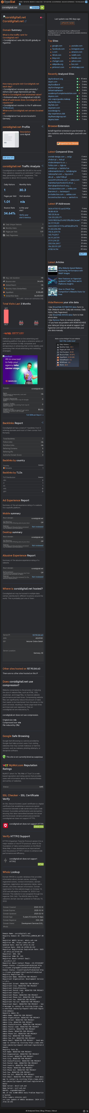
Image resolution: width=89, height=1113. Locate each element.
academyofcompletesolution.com (62, 93)
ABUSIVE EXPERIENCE (68, 2)
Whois (11, 872)
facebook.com (58, 49)
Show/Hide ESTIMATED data (64, 307)
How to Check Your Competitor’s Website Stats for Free (71, 292)
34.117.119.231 (53, 223)
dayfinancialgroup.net (57, 116)
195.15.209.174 (54, 232)
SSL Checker (21, 797)
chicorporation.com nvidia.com (62, 189)
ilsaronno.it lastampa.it (59, 191)
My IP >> (83, 254)
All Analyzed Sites (32, 1111)
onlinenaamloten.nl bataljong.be (62, 171)
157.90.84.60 (8, 108)
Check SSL (38, 827)
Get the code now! (67, 341)
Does (18, 683)
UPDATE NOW (67, 23)
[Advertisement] (23, 64)
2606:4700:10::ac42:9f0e (59, 209)
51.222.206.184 (54, 229)
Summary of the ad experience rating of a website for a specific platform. (22, 506)
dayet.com (52, 82)
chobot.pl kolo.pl (56, 160)
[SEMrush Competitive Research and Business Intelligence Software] (13, 333)
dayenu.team (53, 119)
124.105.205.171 (55, 217)
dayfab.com (53, 105)
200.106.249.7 (54, 243)
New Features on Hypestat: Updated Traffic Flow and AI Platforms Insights (70, 281)
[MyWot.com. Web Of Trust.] (5, 765)
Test (41, 864)
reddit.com (76, 55)
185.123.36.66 (53, 214)
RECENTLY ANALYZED (36, 2)
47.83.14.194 (53, 249)
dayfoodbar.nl (54, 85)
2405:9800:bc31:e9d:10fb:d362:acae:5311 (65, 220)
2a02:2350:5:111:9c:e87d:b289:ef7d (63, 226)
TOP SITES (26, 2)
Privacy (48, 1111)
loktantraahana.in (55, 90)
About (54, 1111)
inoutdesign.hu (54, 111)
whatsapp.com (77, 67)
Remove (56, 320)
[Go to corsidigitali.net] (25, 21)
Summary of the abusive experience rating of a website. (21, 561)
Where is (23, 588)
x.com (54, 52)
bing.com (56, 58)
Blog (42, 1111)
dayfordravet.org (55, 79)
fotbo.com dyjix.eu (57, 165)
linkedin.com (76, 58)
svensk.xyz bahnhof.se (58, 168)
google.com (57, 46)
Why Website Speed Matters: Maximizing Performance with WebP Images (70, 271)
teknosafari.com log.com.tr (60, 174)
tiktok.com (56, 55)
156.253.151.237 (54, 246)
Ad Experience (16, 500)
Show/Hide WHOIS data (62, 315)
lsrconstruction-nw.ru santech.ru (63, 197)
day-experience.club (56, 114)
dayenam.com (54, 108)
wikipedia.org (57, 64)
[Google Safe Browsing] (4, 756)
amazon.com (76, 52)
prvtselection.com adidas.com (62, 194)
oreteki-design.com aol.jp (60, 157)
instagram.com (77, 49)
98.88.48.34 (53, 211)
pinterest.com (58, 67)
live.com (74, 64)
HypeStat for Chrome (69, 143)
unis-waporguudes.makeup (59, 99)
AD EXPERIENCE (56, 2)
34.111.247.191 (54, 238)
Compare (35, 7)
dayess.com (53, 96)
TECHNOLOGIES (79, 2)
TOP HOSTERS (47, 2)
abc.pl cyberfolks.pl (57, 177)
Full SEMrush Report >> (35, 415)
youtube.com (76, 46)
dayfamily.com (54, 102)
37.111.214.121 (53, 240)
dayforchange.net (55, 87)
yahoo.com (76, 61)
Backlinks (13, 423)
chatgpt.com (57, 61)
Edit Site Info (8, 158)
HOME (20, 2)
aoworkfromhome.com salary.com (63, 180)
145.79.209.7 (53, 235)
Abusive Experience (19, 555)
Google (16, 736)
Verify (16, 836)
